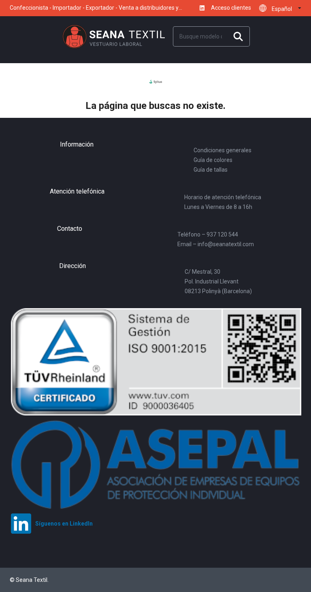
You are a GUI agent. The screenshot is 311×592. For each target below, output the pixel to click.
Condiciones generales (222, 150)
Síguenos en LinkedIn (200, 8)
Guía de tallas (211, 169)
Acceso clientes (231, 8)
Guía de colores (213, 160)
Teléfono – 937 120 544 (207, 234)
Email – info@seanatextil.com (215, 244)
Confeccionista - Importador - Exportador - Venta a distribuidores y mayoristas (94, 10)
